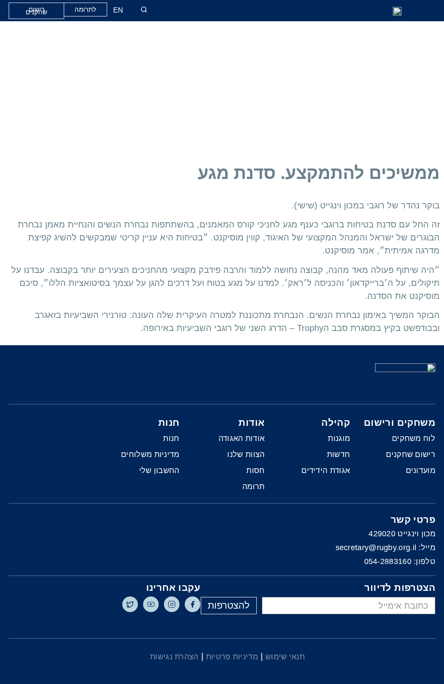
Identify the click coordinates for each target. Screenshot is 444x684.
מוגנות (339, 438)
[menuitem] (120, 10)
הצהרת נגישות (174, 656)
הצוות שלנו (245, 454)
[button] (378, 11)
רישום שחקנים (410, 454)
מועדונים (420, 470)
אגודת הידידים (325, 470)
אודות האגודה (242, 438)
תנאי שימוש (285, 656)
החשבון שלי (159, 470)
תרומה (253, 486)
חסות (255, 470)
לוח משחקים (413, 438)
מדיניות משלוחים (150, 454)
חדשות (338, 454)
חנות (171, 438)
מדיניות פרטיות (232, 656)
